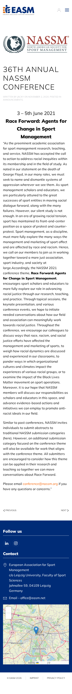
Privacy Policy (56, 678)
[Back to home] (18, 10)
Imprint (34, 678)
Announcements (13, 99)
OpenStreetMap (59, 662)
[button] (67, 10)
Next (64, 510)
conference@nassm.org (40, 484)
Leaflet (43, 662)
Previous (10, 510)
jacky (20, 96)
